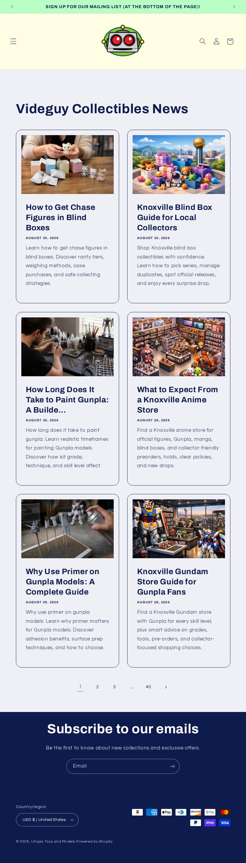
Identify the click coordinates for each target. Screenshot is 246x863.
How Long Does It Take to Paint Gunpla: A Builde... (67, 399)
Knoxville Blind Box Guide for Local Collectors (175, 217)
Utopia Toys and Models (53, 841)
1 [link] (80, 686)
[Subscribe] (172, 766)
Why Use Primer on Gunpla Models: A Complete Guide (62, 581)
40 (148, 687)
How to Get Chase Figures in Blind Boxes (60, 217)
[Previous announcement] (12, 6)
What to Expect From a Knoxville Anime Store (178, 399)
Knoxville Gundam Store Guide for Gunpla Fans (173, 581)
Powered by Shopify (94, 841)
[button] (13, 41)
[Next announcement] (234, 6)
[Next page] (165, 687)
